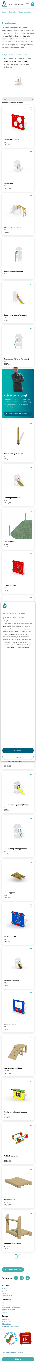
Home (4, 12)
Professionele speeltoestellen (11, 1307)
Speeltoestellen (25, 12)
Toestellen (12, 12)
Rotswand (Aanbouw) (12, 980)
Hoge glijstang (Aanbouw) (14, 271)
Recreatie (5, 1293)
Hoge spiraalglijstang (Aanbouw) (16, 359)
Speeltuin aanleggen (8, 1310)
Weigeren (18, 757)
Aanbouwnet (8, 183)
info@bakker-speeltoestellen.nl (11, 1326)
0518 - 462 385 (6, 1324)
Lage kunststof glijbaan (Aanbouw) (17, 805)
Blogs (3, 1303)
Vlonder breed (9, 1200)
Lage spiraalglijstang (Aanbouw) (16, 849)
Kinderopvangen (7, 1295)
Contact (4, 1312)
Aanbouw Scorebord (11, 139)
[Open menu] (32, 4)
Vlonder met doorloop (12, 1244)
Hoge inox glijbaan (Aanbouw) (15, 315)
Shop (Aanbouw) (10, 1024)
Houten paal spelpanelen (13, 454)
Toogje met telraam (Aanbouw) (16, 1112)
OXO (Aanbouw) (10, 936)
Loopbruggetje (9, 893)
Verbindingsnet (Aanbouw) (14, 1156)
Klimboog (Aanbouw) (12, 498)
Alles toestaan (17, 750)
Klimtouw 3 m (9, 542)
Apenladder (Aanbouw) (12, 227)
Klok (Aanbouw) (10, 585)
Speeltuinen (5, 1291)
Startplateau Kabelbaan (13, 1068)
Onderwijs (5, 1288)
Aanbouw (5, 15)
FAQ (3, 1305)
